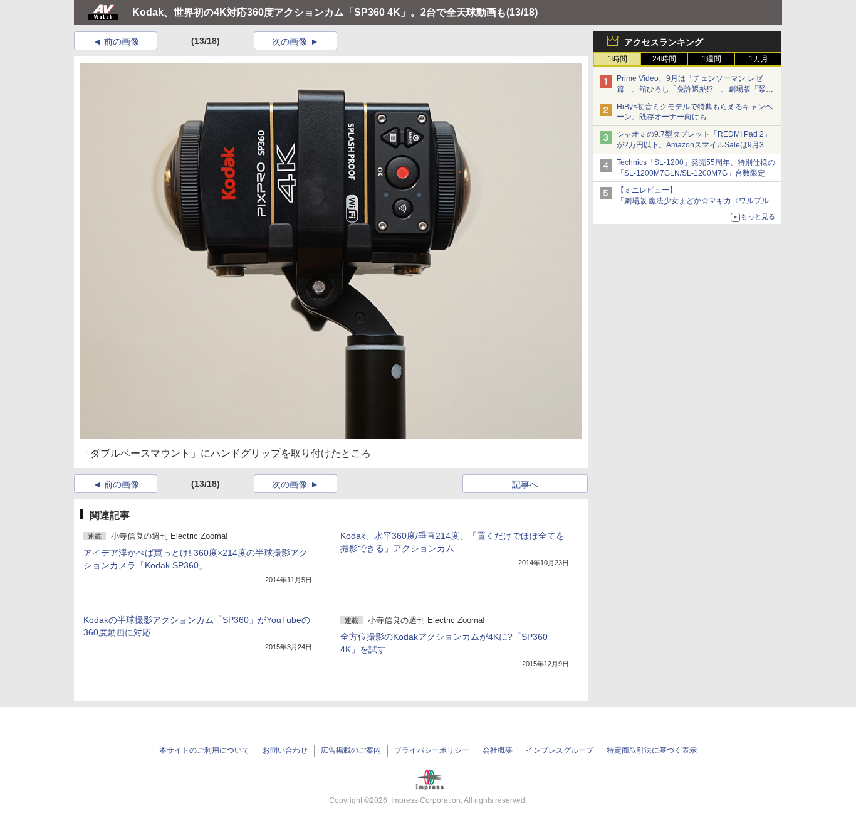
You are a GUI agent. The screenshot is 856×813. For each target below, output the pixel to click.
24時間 (664, 59)
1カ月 (758, 59)
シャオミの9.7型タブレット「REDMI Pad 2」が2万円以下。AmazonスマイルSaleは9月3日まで (694, 145)
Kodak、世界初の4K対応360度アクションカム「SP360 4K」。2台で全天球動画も (319, 12)
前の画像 (121, 41)
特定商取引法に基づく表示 (652, 750)
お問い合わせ (285, 750)
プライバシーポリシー (431, 750)
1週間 (711, 59)
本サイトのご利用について (204, 750)
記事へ (525, 484)
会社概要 (498, 750)
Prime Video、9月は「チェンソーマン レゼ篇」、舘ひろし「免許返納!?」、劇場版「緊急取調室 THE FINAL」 (695, 89)
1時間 (617, 59)
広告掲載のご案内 (351, 750)
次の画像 (289, 41)
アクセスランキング (663, 42)
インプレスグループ (559, 750)
